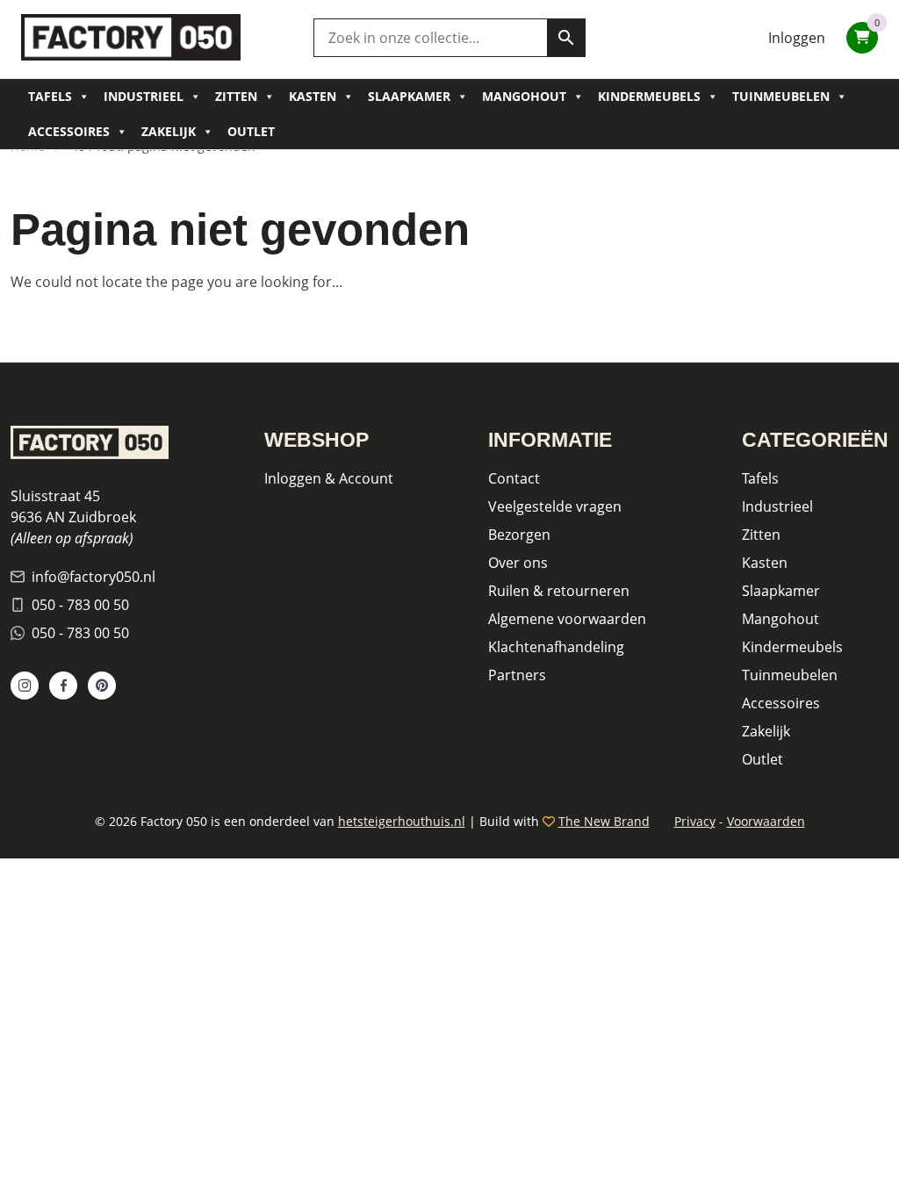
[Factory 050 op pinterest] (102, 685)
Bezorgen (519, 534)
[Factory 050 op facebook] (63, 685)
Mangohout (524, 96)
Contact (514, 478)
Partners (517, 675)
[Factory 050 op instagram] (25, 685)
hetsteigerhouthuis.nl (401, 821)
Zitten (236, 96)
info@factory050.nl (93, 576)
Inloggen (796, 37)
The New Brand (604, 821)
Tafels (50, 96)
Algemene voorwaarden (567, 618)
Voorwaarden (766, 821)
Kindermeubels (649, 96)
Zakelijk (168, 131)
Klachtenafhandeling (556, 647)
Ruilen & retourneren (558, 590)
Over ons (518, 562)
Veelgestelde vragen (555, 506)
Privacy (695, 821)
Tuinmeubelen (781, 96)
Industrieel (143, 96)
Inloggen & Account (328, 478)
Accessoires (69, 131)
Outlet (251, 131)
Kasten (312, 96)
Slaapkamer (409, 96)
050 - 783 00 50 (80, 604)
